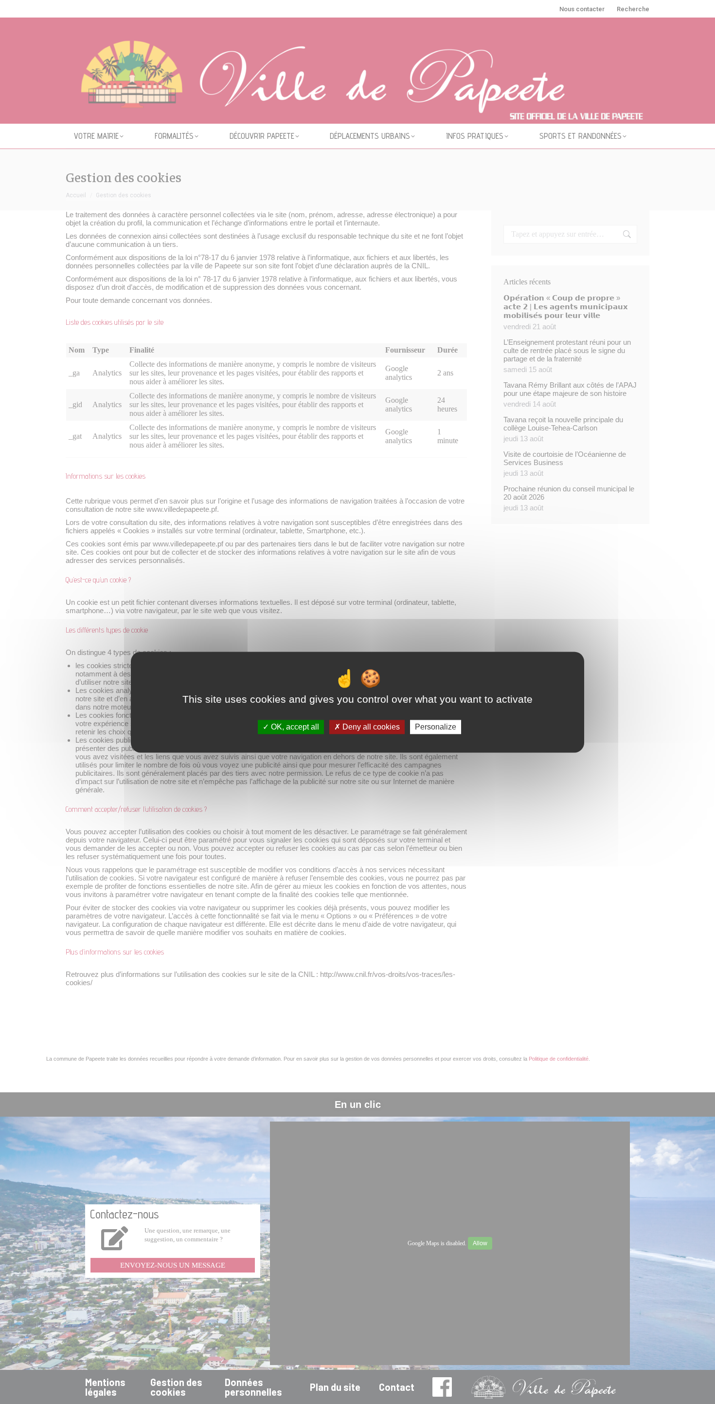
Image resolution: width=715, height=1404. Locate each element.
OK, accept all (294, 727)
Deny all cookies (370, 727)
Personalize (435, 727)
